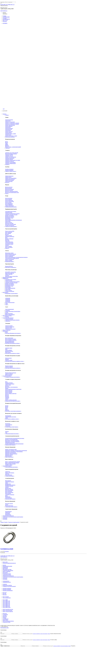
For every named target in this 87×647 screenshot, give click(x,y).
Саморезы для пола (9, 155)
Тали (6, 432)
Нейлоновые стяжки (9, 252)
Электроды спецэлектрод (10, 328)
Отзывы (4, 617)
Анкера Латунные (9, 131)
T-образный (7, 299)
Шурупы (7, 182)
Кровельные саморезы (7, 585)
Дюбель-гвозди (8, 177)
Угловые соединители (9, 225)
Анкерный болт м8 (7, 582)
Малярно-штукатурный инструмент (12, 400)
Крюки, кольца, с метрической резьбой (13, 146)
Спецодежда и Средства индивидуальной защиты (13, 516)
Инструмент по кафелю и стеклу (12, 418)
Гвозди (7, 193)
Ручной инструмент (7, 375)
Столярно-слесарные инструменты (12, 377)
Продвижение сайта (4, 627)
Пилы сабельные (8, 474)
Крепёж (5, 113)
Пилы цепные (8, 493)
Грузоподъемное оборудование (11, 426)
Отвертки (7, 397)
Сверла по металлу (9, 373)
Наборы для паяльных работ (11, 449)
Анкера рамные (8, 132)
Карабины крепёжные (9, 236)
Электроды (7, 321)
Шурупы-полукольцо (9, 189)
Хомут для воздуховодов (8, 611)
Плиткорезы (7, 423)
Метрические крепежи (10, 136)
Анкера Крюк (8, 130)
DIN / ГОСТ (5, 20)
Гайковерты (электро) (9, 481)
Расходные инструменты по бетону (12, 343)
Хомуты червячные (9, 256)
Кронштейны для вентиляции (11, 293)
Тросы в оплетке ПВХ (9, 231)
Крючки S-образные (9, 238)
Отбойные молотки (9, 486)
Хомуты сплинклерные (10, 255)
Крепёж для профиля (9, 215)
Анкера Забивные (8, 126)
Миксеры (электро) (9, 489)
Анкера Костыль (8, 129)
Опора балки (7, 221)
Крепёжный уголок (9, 217)
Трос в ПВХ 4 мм (6, 603)
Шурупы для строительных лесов (12, 192)
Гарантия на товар (6, 622)
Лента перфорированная (10, 288)
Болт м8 (4, 593)
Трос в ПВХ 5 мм (6, 604)
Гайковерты (7, 471)
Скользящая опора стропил (10, 211)
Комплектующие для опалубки (11, 276)
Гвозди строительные (9, 201)
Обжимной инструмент (10, 442)
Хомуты (7, 248)
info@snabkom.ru (3, 10)
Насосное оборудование (10, 498)
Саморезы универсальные (10, 163)
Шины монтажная (9, 313)
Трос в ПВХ (5, 599)
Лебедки (7, 431)
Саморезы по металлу (9, 161)
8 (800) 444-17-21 (11, 4)
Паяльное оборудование (10, 444)
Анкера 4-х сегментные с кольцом (12, 122)
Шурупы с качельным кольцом (11, 191)
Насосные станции (9, 503)
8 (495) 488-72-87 (3, 4)
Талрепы (7, 245)
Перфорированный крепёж (11, 206)
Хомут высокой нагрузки (8, 609)
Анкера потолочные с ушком (11, 135)
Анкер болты (8, 120)
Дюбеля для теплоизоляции (10, 178)
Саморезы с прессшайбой (10, 162)
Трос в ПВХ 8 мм (6, 606)
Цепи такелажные (8, 247)
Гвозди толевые (8, 202)
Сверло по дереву (8, 360)
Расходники (5, 331)
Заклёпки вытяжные (9, 169)
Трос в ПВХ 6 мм (6, 605)
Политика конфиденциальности (9, 563)
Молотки (7, 395)
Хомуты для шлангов (9, 259)
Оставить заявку (53, 639)
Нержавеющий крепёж (7, 277)
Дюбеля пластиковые (9, 180)
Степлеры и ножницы (9, 494)
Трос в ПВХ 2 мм (6, 600)
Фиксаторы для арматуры (10, 267)
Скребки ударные (8, 464)
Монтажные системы (7, 315)
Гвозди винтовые (8, 198)
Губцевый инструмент (9, 383)
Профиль (7, 316)
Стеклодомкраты (8, 424)
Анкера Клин (8, 127)
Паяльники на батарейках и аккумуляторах (14, 451)
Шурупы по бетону (9, 190)
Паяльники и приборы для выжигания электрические (16, 450)
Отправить (73, 645)
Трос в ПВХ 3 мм (6, 601)
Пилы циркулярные (9, 490)
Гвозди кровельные (9, 200)
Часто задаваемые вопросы (8, 620)
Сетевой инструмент (9, 475)
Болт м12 (5, 592)
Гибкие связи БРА (8, 274)
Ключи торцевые (8, 392)
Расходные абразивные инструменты (13, 333)
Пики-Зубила (8, 352)
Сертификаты (5, 618)
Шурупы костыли (8, 187)
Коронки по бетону (9, 351)
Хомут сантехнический (7, 610)
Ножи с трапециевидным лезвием (12, 462)
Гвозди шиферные (9, 204)
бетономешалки (8, 511)
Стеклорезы (7, 425)
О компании (5, 614)
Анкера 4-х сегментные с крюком (12, 124)
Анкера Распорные (9, 119)
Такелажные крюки (9, 244)
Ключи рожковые (8, 391)
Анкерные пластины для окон (11, 214)
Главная (4, 15)
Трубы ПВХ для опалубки (10, 271)
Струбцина (7, 310)
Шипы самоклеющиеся (10, 314)
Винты (6, 142)
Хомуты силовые (8, 260)
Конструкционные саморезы (11, 153)
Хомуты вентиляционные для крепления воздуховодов (16, 257)
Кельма (6, 406)
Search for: (2, 2)
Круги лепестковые (9, 337)
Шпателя (7, 409)
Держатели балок (8, 212)
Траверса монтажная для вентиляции (12, 311)
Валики (6, 405)
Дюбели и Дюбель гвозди (10, 171)
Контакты (5, 21)
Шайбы (6, 144)
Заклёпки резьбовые (9, 170)
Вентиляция (6, 292)
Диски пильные (8, 358)
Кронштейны (8, 218)
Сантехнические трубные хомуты (12, 258)
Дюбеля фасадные (8, 181)
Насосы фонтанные (9, 505)
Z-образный (7, 301)
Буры (6, 349)
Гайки (6, 143)
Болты (6, 141)
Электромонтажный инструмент (12, 433)
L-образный (7, 298)
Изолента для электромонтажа (11, 439)
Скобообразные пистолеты (10, 416)
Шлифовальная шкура (9, 342)
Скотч (6, 304)
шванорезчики (8, 514)
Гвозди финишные (9, 203)
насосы (6, 504)
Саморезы (7, 147)
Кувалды (7, 394)
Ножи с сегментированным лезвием (12, 461)
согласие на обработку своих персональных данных (41, 633)
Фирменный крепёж (9, 261)
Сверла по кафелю (9, 366)
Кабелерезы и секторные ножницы (12, 441)
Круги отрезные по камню (10, 339)
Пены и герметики (6, 330)
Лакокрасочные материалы (8, 515)
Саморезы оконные (9, 159)
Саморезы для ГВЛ (9, 154)
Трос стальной (6, 596)
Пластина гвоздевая (9, 223)
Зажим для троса (8, 235)
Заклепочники (8, 415)
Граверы (7, 487)
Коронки (7, 359)
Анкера (7, 115)
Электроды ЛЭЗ (8, 327)
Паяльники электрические (10, 452)
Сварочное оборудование (8, 317)
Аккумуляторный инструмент (11, 467)
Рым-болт (7, 239)
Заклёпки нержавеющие (8, 590)
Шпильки (7, 145)
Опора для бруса (8, 222)
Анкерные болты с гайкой (10, 133)
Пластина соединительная (10, 224)
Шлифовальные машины (10, 484)
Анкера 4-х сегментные (10, 121)
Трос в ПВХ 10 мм (6, 607)
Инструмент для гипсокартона (11, 387)
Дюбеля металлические (10, 179)
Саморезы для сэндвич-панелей (11, 152)
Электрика (5, 517)
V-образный (7, 300)
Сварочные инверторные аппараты (12, 319)
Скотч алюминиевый (9, 309)
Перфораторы (8, 483)
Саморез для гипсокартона (10, 156)
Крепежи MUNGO (9, 266)
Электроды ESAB (8, 325)
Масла (6, 332)
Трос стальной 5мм (7, 597)
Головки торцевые (9, 382)
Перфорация (6, 278)
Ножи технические (9, 456)
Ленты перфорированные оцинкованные (13, 220)
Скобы (6, 417)
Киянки (6, 388)
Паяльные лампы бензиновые (11, 453)
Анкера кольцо (8, 134)
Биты (6, 381)
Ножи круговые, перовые (10, 463)
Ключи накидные (8, 390)
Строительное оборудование (11, 506)
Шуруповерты (8, 480)
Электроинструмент (7, 465)
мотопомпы (7, 513)
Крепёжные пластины (9, 216)
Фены (6, 495)
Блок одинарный (8, 232)
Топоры (6, 398)
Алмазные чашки (8, 347)
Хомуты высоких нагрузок (10, 254)
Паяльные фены (8, 455)
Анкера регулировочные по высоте (12, 213)
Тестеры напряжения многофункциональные (14, 443)
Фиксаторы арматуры (9, 273)
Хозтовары (5, 518)
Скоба (6, 303)
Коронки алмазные (9, 365)
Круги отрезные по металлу (10, 340)
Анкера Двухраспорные (10, 125)
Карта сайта (5, 562)
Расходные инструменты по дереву (12, 353)
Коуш (6, 237)
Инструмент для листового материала (13, 411)
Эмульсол (7, 275)
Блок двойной (8, 233)
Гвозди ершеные (8, 199)
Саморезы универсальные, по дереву (12, 160)
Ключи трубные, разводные (10, 393)
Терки (6, 408)
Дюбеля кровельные (9, 175)
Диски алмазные (8, 350)
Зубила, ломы (8, 384)
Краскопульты (8, 488)
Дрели (6, 482)
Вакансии (5, 616)
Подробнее (6, 551)
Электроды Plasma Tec (9, 326)
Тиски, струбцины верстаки (11, 399)
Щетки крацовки (8, 374)
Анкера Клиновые (9, 128)
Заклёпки (7, 164)
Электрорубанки (8, 497)
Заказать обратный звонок (55, 633)
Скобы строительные (9, 205)
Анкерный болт (6, 581)
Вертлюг (7, 234)
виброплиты (7, 512)
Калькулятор (5, 619)
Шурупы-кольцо (8, 188)
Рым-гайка (7, 240)
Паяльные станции (9, 454)
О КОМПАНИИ (6, 16)
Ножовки (7, 396)
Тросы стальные (8, 246)
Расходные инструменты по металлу (13, 368)
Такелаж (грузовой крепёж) (11, 226)
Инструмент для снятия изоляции (12, 440)
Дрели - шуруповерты (9, 472)
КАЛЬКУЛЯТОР (6, 19)
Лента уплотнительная (9, 302)
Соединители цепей (9, 242)
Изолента (7, 385)
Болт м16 (5, 594)
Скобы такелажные (9, 241)
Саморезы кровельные (9, 158)
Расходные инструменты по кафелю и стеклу (14, 361)
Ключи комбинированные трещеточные (13, 389)
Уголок (6, 312)
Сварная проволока (9, 318)
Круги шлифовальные (9, 341)
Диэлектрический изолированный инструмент (14, 438)
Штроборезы (7, 496)
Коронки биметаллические (10, 372)
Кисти (6, 407)
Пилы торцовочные (9, 492)
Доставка (5, 18)
